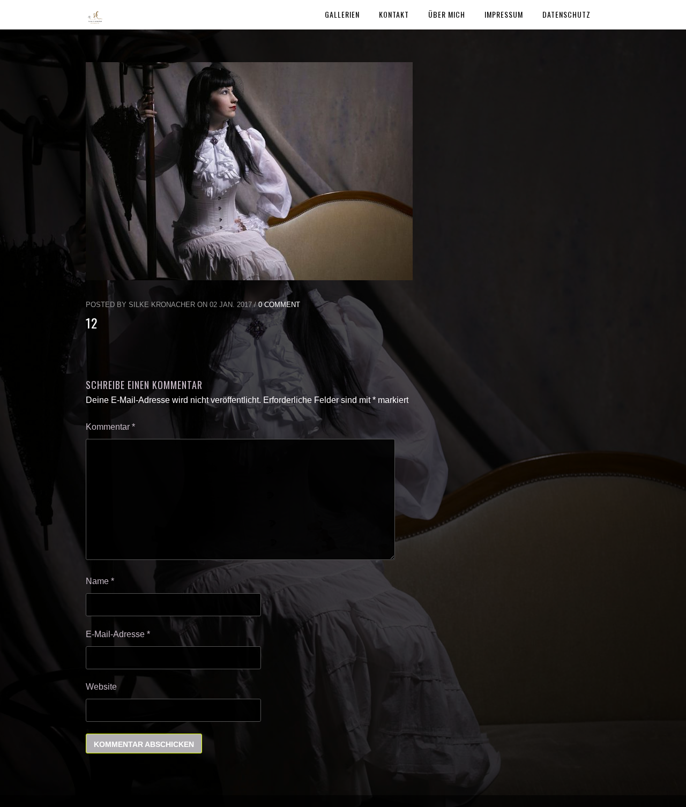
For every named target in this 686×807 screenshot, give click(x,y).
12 (92, 322)
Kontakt (394, 14)
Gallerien (342, 14)
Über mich (446, 14)
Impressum (503, 14)
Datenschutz (566, 14)
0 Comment (279, 305)
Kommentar (110, 426)
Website (101, 686)
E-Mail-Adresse (118, 634)
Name (100, 581)
